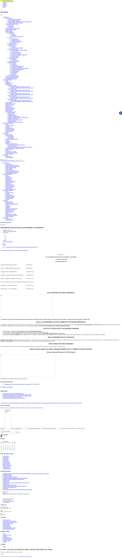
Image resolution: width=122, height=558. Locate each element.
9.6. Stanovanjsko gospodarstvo (17, 69)
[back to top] (1, 436)
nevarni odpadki (9, 387)
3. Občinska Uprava (12, 43)
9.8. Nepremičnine (14, 71)
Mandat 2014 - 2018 (12, 92)
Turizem (7, 140)
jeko (1, 387)
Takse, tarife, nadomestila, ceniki (12, 76)
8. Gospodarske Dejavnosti (13, 61)
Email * (28, 428)
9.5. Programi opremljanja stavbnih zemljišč (19, 68)
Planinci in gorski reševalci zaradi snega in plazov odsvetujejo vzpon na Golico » (66, 402)
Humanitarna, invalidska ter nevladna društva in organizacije (20, 147)
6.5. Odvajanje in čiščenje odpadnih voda (19, 54)
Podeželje (7, 142)
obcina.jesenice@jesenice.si (8, 501)
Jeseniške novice (9, 127)
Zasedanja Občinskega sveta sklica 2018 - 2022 (20, 90)
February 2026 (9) (6, 463)
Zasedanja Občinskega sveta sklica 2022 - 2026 (20, 86)
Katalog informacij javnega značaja (13, 28)
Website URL (45, 428)
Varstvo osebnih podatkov (11, 29)
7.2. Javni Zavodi (14, 60)
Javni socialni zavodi (12, 145)
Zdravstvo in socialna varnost (11, 143)
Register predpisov (9, 31)
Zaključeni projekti (9, 157)
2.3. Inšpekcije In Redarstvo (16, 41)
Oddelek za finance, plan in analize (15, 119)
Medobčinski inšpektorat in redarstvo (15, 122)
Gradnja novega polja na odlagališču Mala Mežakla (13, 393)
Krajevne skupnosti (9, 104)
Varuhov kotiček (9, 30)
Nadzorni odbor (9, 102)
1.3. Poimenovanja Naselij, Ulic (17, 36)
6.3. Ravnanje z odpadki (15, 52)
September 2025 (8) (7, 468)
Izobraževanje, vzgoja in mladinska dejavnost (15, 148)
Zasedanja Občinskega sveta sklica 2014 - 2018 (20, 93)
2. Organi (10, 37)
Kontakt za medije (9, 131)
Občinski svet (8, 84)
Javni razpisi (10, 25)
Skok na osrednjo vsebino (8, 1)
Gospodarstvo (8, 141)
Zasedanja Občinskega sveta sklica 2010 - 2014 (20, 96)
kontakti (4, 2)
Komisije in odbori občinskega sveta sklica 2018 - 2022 (22, 91)
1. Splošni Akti (11, 33)
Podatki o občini (9, 134)
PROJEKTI (5, 155)
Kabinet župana (11, 114)
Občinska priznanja (9, 135)
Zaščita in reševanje (9, 153)
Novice (7, 124)
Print (4, 243)
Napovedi (8, 126)
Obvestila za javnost (10, 125)
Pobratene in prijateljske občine (12, 139)
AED (4, 7)
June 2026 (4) (6, 458)
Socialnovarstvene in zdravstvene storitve (16, 144)
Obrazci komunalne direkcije (14, 20)
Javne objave (10, 27)
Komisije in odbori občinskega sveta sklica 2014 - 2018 (22, 94)
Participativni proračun (10, 108)
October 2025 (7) (6, 467)
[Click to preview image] (14, 250)
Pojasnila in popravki (10, 130)
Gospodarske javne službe (11, 151)
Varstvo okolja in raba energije (12, 152)
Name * (13, 428)
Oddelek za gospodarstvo (13, 118)
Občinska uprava (9, 83)
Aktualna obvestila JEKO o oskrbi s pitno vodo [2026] (14, 398)
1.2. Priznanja (13, 35)
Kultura (7, 150)
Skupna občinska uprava (10, 103)
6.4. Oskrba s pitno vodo (16, 53)
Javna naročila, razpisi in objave (12, 24)
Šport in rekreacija (9, 149)
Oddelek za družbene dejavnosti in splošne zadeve (18, 117)
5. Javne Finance (11, 45)
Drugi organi (8, 106)
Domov (4, 492)
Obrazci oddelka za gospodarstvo (14, 19)
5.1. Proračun (13, 46)
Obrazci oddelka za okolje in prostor (15, 22)
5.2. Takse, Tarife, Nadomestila (17, 47)
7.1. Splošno (13, 59)
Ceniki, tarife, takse (7, 526)
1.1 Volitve (13, 34)
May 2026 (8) (6, 459)
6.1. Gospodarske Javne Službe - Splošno (19, 50)
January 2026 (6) (6, 464)
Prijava (4, 546)
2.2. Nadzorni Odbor (15, 39)
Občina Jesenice (11, 112)
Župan (7, 80)
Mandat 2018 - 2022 (12, 88)
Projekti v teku (8, 156)
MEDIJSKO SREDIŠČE (8, 123)
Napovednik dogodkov (10, 128)
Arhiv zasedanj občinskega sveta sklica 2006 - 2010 (21, 100)
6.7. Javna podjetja (14, 57)
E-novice (7, 132)
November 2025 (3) (7, 466)
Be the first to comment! (8, 241)
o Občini (5, 6)
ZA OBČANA (6, 17)
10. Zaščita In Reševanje (13, 75)
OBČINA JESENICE (7, 79)
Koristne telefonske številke (11, 78)
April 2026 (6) (6, 460)
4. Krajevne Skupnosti (12, 44)
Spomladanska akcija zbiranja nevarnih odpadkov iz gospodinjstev (17, 384)
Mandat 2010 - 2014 (12, 95)
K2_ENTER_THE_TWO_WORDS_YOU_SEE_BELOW (72, 428)
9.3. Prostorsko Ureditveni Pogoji (17, 66)
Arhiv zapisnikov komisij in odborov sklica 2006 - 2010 (22, 101)
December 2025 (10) (7, 465)
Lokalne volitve (9, 110)
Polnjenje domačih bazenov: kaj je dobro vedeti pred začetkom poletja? (17, 395)
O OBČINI (5, 133)
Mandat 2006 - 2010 (12, 99)
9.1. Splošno (13, 63)
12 (5, 446)
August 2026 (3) (6, 456)
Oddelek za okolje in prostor (14, 116)
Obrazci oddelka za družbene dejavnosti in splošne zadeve (19, 21)
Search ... (2, 159)
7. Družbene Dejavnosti (13, 58)
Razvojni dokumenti (10, 109)
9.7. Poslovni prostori (15, 70)
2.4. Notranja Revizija (15, 42)
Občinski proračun (9, 107)
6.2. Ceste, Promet (14, 51)
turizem (4, 5)
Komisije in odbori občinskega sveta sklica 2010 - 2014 (22, 98)
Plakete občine (11, 137)
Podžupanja (8, 82)
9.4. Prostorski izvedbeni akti (16, 67)
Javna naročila (11, 26)
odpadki (4, 387)
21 (10, 448)
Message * (3, 428)
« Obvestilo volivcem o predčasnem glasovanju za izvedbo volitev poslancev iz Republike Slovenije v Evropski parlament (25, 402)
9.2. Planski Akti (14, 65)
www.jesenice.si (6, 502)
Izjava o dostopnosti (27, 556)
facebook (5, 3)
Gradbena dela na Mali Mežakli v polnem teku (12, 396)
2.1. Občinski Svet (14, 38)
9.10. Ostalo (13, 74)
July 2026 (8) (5, 457)
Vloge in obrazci (9, 18)
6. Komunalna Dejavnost (13, 49)
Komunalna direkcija (12, 115)
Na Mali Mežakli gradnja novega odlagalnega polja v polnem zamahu (17, 394)
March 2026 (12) (6, 461)
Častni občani (11, 136)
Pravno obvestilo (21, 556)
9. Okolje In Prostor (12, 62)
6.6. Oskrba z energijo (15, 55)
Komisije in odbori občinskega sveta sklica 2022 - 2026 (22, 87)
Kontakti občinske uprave (11, 111)
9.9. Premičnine (14, 73)
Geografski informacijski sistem (12, 77)
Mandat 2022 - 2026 (12, 85)
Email (4, 244)
